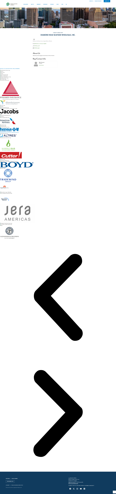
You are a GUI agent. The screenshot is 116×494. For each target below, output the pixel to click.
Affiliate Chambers (15, 478)
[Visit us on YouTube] (81, 489)
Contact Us (91, 1)
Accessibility (8, 485)
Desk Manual (8, 478)
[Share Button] (34, 39)
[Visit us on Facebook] (70, 489)
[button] (66, 4)
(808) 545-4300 (71, 482)
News (62, 4)
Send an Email (41, 65)
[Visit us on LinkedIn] (84, 489)
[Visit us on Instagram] (77, 489)
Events (58, 4)
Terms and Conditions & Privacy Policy (17, 485)
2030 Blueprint (25, 4)
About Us (32, 4)
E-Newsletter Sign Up (98, 1)
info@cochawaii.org (73, 483)
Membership (38, 4)
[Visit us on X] (73, 489)
